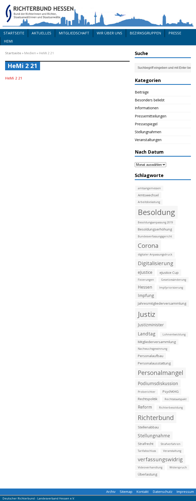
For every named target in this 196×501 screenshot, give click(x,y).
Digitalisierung (155, 263)
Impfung (146, 295)
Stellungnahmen (148, 131)
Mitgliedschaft (74, 33)
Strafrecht (145, 443)
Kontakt (143, 491)
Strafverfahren (170, 444)
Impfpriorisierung (171, 287)
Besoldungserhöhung (155, 229)
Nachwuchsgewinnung (152, 348)
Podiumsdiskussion (158, 383)
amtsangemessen (149, 188)
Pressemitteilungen (150, 116)
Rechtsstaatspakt (176, 399)
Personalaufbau (150, 356)
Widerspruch (178, 467)
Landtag (146, 334)
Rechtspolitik (147, 399)
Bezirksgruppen (145, 33)
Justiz (146, 314)
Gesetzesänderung (173, 279)
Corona (148, 245)
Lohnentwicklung (174, 334)
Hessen (145, 287)
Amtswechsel (148, 195)
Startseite (14, 33)
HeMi (8, 41)
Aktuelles (41, 33)
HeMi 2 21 (13, 78)
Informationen (146, 107)
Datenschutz (163, 491)
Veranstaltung (172, 451)
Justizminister (151, 325)
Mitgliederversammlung (157, 342)
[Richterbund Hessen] (98, 14)
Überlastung (147, 474)
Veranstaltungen (148, 139)
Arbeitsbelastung (149, 202)
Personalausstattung (154, 363)
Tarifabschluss (147, 451)
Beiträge (142, 92)
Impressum (185, 491)
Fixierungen (146, 279)
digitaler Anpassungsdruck (155, 254)
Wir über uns (109, 33)
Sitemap (126, 491)
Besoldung (156, 212)
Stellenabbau (148, 427)
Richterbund (156, 417)
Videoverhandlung (150, 467)
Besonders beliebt (150, 100)
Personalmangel (160, 373)
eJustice (145, 272)
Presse (174, 33)
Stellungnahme (154, 435)
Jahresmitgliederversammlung (162, 303)
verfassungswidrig (160, 459)
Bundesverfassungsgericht (155, 236)
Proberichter (146, 392)
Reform (145, 407)
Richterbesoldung (171, 407)
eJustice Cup (169, 272)
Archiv (111, 491)
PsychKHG (171, 391)
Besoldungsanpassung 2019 (155, 222)
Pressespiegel (146, 123)
